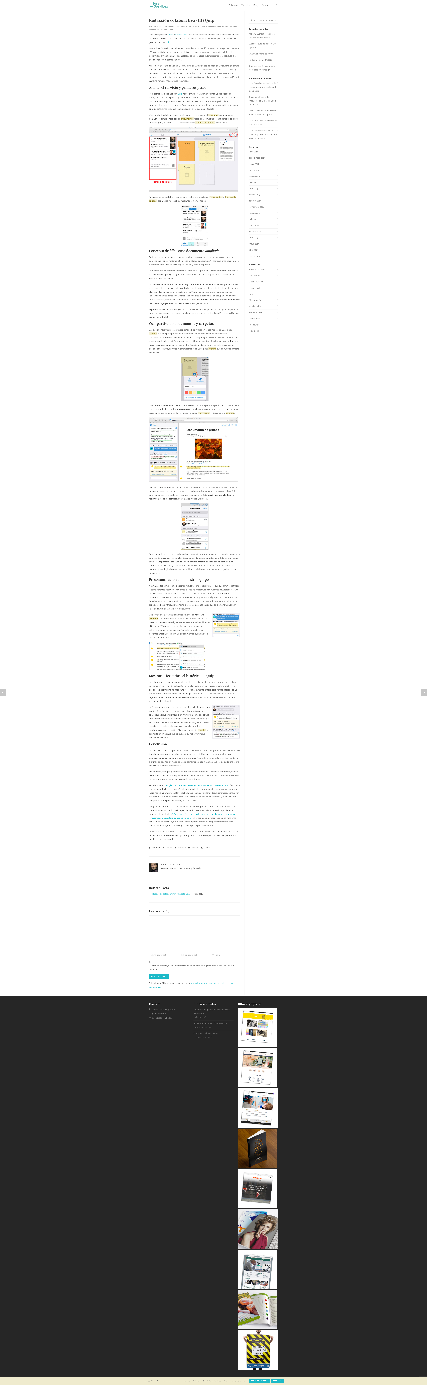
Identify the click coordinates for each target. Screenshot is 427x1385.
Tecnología (254, 325)
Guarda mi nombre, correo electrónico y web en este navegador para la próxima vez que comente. (192, 968)
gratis (204, 26)
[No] (424, 1381)
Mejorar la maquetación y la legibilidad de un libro (262, 36)
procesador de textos (216, 26)
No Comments (181, 26)
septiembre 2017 (257, 158)
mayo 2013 (254, 244)
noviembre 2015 (256, 170)
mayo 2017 (254, 164)
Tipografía (254, 331)
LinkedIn (194, 847)
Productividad (194, 26)
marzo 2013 (254, 256)
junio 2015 (253, 188)
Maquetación (255, 300)
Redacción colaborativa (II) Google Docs (171, 894)
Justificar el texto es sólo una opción (262, 46)
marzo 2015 (254, 194)
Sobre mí (233, 5)
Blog (255, 5)
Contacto (266, 5)
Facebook (155, 847)
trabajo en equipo (166, 29)
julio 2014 (253, 219)
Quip (168, 42)
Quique (252, 97)
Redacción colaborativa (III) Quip (181, 20)
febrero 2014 (255, 231)
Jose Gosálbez (168, 26)
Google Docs (181, 34)
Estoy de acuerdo (259, 1381)
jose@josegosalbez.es (162, 1018)
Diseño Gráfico (256, 282)
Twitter (168, 847)
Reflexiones (254, 318)
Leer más (277, 1381)
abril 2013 (253, 250)
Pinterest (181, 847)
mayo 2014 (254, 225)
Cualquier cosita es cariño (261, 54)
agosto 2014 (255, 213)
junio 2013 (253, 237)
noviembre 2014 (256, 207)
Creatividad (254, 275)
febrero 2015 (255, 201)
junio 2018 (253, 152)
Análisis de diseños (258, 269)
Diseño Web (255, 288)
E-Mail (206, 847)
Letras (252, 294)
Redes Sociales (256, 312)
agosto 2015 (254, 176)
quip (226, 26)
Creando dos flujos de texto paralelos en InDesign (262, 68)
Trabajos (245, 5)
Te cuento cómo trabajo (260, 60)
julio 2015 (253, 182)
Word (170, 34)
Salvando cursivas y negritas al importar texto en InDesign (263, 134)
